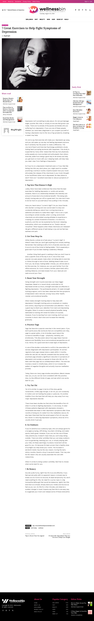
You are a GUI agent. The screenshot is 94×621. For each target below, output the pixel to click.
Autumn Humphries (76, 615)
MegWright (7, 36)
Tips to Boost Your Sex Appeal (34, 536)
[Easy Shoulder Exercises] (88, 111)
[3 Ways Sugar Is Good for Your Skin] (90, 612)
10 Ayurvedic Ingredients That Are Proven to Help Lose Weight (59, 536)
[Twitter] (86, 10)
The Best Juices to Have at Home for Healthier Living (79, 126)
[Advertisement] (47, 105)
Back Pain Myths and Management (8, 118)
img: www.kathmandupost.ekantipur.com (43, 525)
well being (34, 528)
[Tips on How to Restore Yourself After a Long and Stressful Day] (19, 108)
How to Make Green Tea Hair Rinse (78, 604)
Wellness (5, 25)
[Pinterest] (82, 10)
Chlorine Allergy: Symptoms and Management (78, 102)
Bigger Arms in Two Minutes (78, 118)
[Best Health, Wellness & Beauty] (47, 9)
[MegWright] (6, 130)
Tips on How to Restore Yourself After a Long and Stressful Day (8, 110)
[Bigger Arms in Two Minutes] (88, 118)
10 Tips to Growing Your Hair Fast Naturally (79, 93)
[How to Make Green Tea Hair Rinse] (90, 604)
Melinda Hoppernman (9, 104)
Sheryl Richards (7, 114)
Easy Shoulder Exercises (77, 110)
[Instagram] (79, 10)
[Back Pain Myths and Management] (19, 119)
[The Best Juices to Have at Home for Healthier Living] (88, 125)
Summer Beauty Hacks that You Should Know (8, 99)
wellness (40, 528)
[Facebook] (75, 10)
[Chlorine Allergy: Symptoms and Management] (88, 102)
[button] (90, 10)
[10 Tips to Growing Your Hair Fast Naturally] (88, 93)
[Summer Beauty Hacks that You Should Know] (19, 99)
